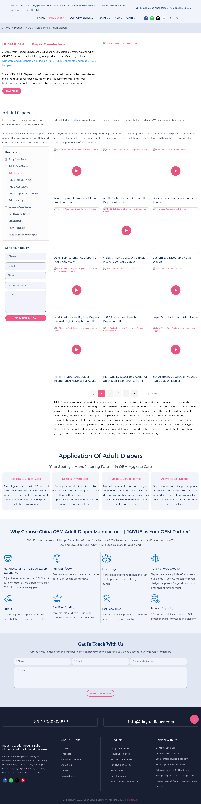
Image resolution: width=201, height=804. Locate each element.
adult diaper (75, 120)
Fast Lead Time (111, 609)
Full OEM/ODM (62, 568)
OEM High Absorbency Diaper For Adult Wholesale (75, 259)
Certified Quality (63, 607)
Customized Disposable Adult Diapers (172, 259)
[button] (135, 18)
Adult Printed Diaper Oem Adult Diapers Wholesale (124, 200)
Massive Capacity (162, 608)
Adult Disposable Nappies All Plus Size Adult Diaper (75, 200)
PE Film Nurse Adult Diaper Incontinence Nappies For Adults (75, 378)
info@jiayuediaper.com (152, 7)
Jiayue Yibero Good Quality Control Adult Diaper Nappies (175, 378)
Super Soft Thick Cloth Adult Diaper (176, 317)
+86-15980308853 (180, 7)
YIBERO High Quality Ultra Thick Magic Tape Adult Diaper (124, 259)
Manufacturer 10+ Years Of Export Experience (25, 570)
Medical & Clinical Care (26, 478)
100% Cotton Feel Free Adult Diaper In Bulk (122, 319)
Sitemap (133, 799)
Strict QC (9, 609)
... (118, 392)
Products (19, 27)
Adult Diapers (59, 27)
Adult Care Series (38, 27)
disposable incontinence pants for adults (175, 200)
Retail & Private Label (75, 478)
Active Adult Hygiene (174, 478)
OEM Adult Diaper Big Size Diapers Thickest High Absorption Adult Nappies (76, 319)
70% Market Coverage (165, 568)
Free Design (109, 569)
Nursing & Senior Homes (125, 478)
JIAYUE (6, 27)
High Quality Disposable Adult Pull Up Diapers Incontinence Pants (125, 378)
